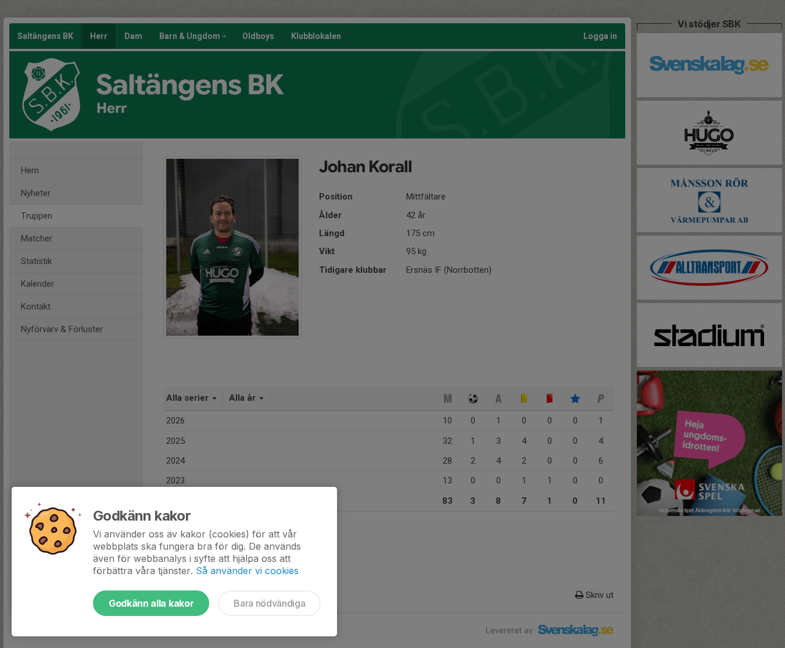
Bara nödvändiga (269, 603)
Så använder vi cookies (247, 570)
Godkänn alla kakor (151, 603)
